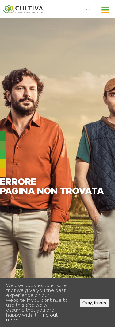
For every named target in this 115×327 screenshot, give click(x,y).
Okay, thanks (94, 303)
